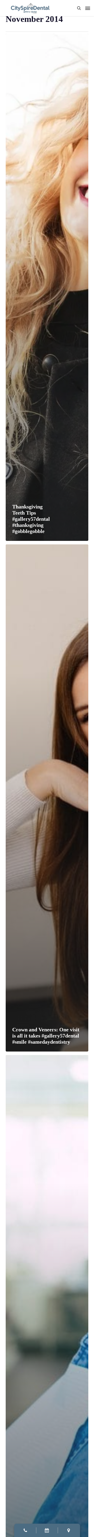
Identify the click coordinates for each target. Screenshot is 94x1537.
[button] (87, 8)
